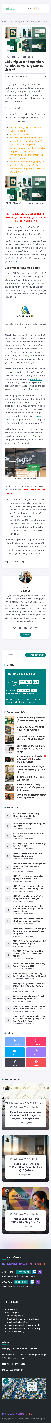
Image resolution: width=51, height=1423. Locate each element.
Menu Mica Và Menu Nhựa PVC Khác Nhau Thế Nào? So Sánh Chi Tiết (29, 1007)
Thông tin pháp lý (15, 1315)
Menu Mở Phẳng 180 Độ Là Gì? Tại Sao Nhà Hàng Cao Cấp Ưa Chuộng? (29, 974)
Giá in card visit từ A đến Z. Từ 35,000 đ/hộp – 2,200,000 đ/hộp (31, 748)
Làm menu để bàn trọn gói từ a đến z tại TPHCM (31, 796)
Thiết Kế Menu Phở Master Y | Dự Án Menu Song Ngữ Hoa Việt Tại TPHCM (29, 887)
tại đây (14, 261)
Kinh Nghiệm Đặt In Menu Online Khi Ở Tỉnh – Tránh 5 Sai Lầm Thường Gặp (29, 986)
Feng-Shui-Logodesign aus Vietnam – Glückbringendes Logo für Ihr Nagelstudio (25, 1115)
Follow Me (25, 635)
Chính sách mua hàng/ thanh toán (23, 1319)
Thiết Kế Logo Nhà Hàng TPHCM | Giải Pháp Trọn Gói (26, 1220)
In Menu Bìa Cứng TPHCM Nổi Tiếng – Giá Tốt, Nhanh (31, 728)
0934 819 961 (24, 690)
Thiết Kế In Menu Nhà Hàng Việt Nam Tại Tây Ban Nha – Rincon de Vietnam (29, 866)
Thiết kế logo (19, 562)
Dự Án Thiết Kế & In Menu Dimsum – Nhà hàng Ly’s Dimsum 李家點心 (29, 919)
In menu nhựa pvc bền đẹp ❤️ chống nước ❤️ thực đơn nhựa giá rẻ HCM (31, 759)
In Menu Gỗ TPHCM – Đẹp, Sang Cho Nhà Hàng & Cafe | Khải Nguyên (31, 787)
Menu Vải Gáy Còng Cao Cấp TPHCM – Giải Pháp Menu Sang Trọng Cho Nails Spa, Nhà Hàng (29, 1018)
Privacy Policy (34, 1328)
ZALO (35, 682)
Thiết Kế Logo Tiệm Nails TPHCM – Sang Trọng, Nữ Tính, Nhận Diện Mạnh (25, 1167)
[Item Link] (9, 720)
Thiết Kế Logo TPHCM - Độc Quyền (25, 22)
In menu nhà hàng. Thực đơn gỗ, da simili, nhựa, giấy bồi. (31, 719)
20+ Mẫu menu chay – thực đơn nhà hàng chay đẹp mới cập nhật (31, 769)
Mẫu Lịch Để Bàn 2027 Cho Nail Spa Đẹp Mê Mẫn (28, 834)
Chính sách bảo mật (16, 1328)
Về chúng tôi (13, 1312)
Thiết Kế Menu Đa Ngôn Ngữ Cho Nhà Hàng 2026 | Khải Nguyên (29, 942)
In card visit (36, 379)
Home (4, 22)
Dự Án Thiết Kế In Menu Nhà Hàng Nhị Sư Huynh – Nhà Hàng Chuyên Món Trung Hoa (29, 931)
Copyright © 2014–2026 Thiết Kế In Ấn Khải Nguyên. (24, 1418)
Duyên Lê (25, 590)
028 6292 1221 (27, 674)
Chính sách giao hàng (17, 1322)
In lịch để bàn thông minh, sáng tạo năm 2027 (29, 824)
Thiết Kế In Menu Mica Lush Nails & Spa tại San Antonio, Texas (28, 877)
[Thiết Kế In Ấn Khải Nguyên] (11, 8)
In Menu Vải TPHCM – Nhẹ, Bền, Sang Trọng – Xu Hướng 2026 (29, 964)
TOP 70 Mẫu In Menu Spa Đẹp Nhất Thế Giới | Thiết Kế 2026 (31, 738)
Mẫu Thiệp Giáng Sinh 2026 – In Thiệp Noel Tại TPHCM (29, 844)
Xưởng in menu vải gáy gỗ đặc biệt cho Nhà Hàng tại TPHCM (28, 997)
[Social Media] (15, 1041)
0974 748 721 (25, 682)
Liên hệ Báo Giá (14, 1309)
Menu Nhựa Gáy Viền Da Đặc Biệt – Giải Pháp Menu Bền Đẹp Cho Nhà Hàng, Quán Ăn (28, 908)
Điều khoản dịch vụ (15, 1331)
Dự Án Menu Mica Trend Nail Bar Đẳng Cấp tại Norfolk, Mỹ (27, 854)
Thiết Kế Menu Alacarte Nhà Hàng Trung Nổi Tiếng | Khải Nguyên (28, 897)
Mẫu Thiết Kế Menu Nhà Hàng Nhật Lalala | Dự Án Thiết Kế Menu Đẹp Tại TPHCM (29, 953)
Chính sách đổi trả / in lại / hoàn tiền (23, 1325)
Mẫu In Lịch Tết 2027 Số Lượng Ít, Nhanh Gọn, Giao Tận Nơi (27, 814)
